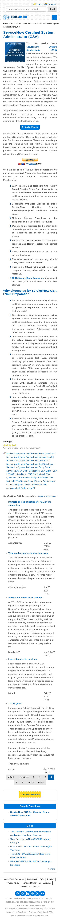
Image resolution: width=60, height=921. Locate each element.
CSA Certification (36, 474)
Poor (4, 445)
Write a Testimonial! (47, 496)
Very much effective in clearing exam (28, 553)
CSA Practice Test (26, 477)
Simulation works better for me (25, 597)
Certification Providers (27, 912)
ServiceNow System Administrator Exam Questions (30, 453)
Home (5, 23)
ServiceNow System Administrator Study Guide (28, 467)
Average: (8, 441)
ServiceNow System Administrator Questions (27, 460)
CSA (55, 471)
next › (31, 782)
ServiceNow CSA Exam (40, 471)
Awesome (15, 445)
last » (41, 782)
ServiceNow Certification (21, 23)
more (52, 869)
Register (52, 4)
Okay (7, 445)
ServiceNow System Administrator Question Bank (29, 457)
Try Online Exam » (30, 127)
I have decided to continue (23, 659)
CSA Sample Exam (24, 481)
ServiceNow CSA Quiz (16, 471)
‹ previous (23, 777)
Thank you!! (15, 703)
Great (12, 445)
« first (11, 777)
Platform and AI (27, 488)
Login (39, 4)
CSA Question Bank (17, 474)
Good (10, 445)
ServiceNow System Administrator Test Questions (29, 464)
